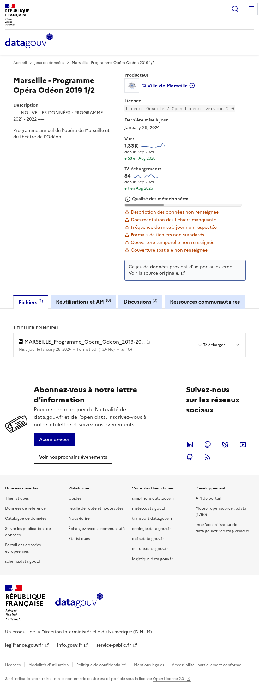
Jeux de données (49, 63)
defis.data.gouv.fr (148, 539)
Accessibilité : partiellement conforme (206, 665)
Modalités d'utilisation (48, 665)
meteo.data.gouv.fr (149, 508)
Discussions (140, 301)
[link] (211, 345)
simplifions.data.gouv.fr (153, 498)
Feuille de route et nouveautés (96, 508)
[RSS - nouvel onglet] (207, 457)
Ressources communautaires (205, 301)
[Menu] (251, 9)
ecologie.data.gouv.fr (151, 528)
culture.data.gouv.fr (150, 549)
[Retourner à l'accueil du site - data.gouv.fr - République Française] (79, 602)
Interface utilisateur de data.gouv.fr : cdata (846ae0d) (223, 528)
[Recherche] (235, 9)
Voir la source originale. (154, 273)
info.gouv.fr (69, 645)
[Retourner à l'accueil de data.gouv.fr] (29, 41)
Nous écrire (79, 518)
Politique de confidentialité (101, 665)
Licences (13, 665)
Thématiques (17, 498)
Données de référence (25, 508)
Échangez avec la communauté (97, 528)
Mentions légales (149, 665)
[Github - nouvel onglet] (190, 457)
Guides (75, 498)
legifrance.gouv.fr (24, 645)
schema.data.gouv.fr (23, 561)
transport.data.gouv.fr (152, 518)
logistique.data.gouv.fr (152, 559)
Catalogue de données (25, 518)
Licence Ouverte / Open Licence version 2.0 (180, 108)
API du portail (208, 498)
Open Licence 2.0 (169, 679)
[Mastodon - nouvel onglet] (207, 444)
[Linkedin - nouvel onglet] (190, 444)
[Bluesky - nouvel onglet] (225, 444)
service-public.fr (113, 645)
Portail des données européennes (23, 548)
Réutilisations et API (83, 301)
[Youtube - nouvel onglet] (243, 444)
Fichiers (31, 302)
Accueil (20, 63)
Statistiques (79, 539)
